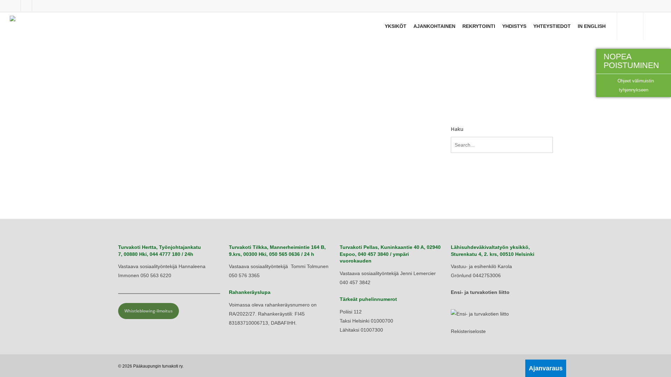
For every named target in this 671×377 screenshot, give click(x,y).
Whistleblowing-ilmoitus (148, 311)
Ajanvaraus (546, 368)
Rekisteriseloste (468, 331)
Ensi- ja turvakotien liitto (480, 292)
